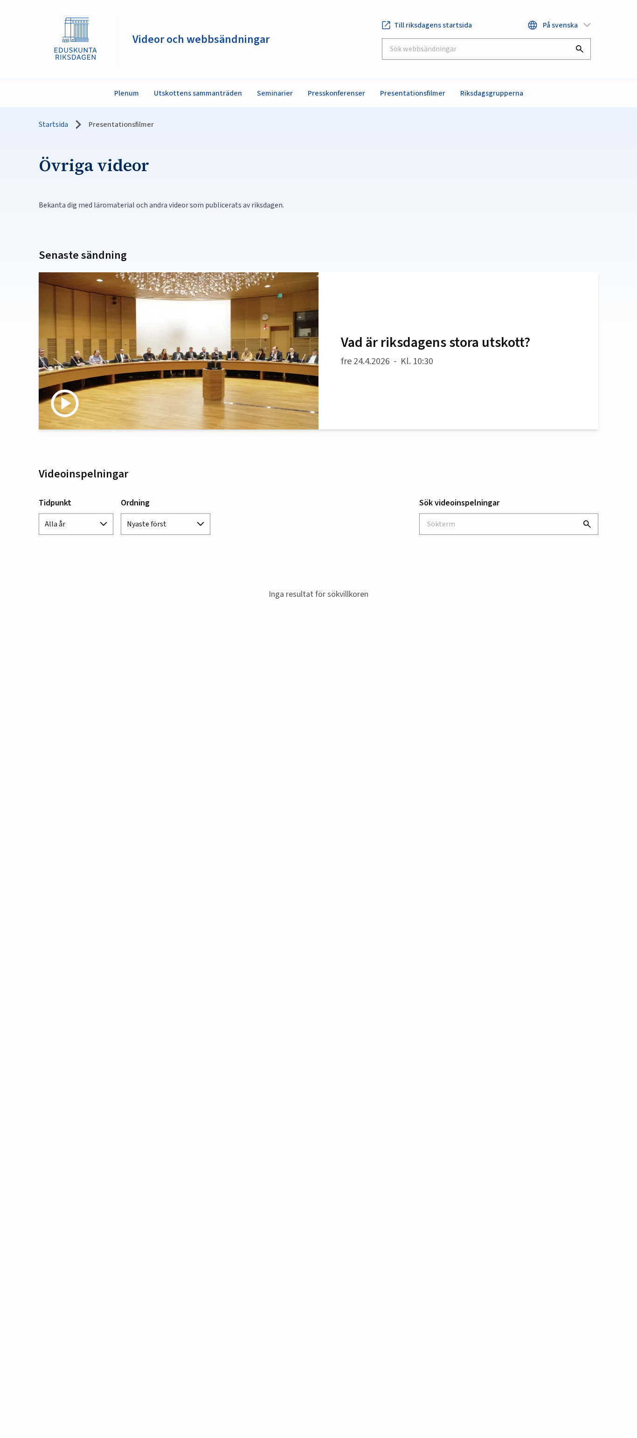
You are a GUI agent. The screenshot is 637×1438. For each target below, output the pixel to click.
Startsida (53, 124)
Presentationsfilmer (412, 93)
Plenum (126, 93)
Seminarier (275, 93)
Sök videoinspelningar (459, 503)
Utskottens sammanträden (198, 93)
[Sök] (579, 49)
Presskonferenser (336, 93)
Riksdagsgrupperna (491, 93)
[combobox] (559, 25)
